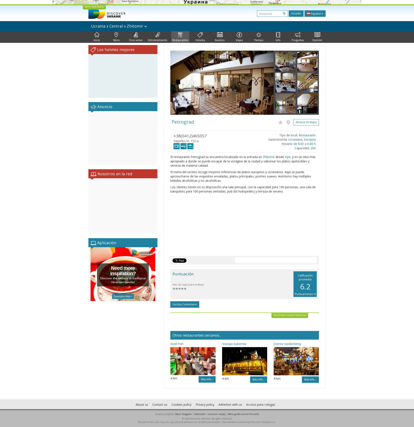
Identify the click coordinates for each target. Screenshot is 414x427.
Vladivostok (199, 414)
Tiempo (258, 40)
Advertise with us (230, 404)
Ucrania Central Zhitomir (117, 26)
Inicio (97, 40)
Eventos (219, 40)
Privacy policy (205, 404)
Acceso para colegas (260, 404)
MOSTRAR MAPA (94, 6)
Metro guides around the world (243, 414)
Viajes (239, 40)
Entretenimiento (157, 40)
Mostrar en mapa (306, 122)
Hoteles (200, 40)
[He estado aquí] (289, 121)
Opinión (317, 40)
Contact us (159, 404)
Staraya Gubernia (234, 344)
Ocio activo (136, 40)
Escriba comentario (185, 304)
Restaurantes (180, 40)
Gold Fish (176, 344)
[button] (178, 83)
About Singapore (183, 414)
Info (278, 40)
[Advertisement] (123, 138)
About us (142, 404)
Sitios (116, 40)
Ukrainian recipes (216, 414)
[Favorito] (281, 121)
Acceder (296, 13)
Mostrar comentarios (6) (290, 315)
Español (315, 14)
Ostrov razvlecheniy (287, 344)
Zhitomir (269, 157)
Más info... (207, 379)
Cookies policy (181, 404)
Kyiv (287, 157)
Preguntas (298, 40)
